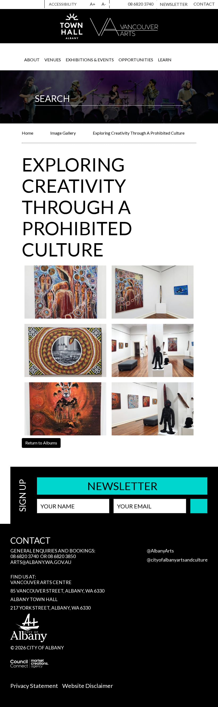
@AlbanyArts (160, 551)
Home (27, 132)
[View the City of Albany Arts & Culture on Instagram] (112, 4)
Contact (204, 3)
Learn (164, 59)
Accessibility (63, 4)
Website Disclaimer (87, 685)
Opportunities (136, 59)
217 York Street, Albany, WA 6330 (50, 608)
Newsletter (173, 4)
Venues (52, 59)
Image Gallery (63, 132)
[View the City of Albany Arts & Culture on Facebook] (119, 4)
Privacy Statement (34, 685)
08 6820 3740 (140, 3)
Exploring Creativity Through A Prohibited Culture (139, 132)
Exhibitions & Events (90, 59)
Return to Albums (41, 442)
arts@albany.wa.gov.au (40, 562)
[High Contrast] (84, 4)
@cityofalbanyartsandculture (177, 560)
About (32, 59)
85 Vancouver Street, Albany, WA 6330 (57, 591)
